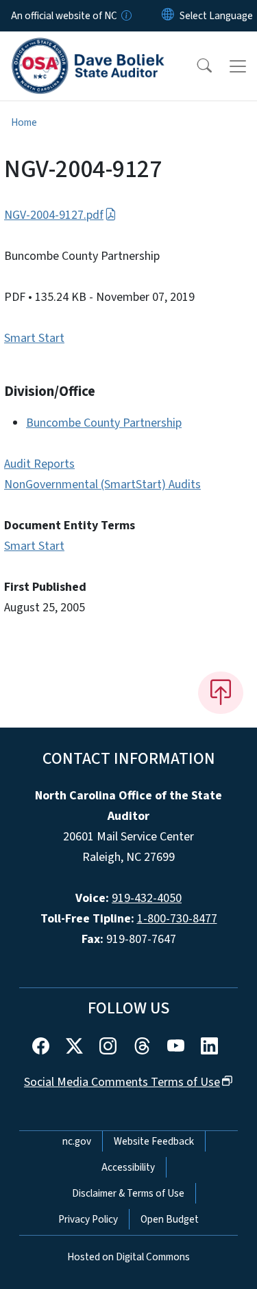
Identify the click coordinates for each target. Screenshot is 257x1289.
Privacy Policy (88, 1219)
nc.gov (76, 1141)
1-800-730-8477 (177, 918)
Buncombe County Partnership (104, 422)
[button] (195, 66)
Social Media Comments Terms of (122, 1082)
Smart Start (34, 338)
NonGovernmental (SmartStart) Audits (102, 484)
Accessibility (128, 1167)
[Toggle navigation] (238, 66)
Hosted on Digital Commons (128, 1256)
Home (24, 122)
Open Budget (169, 1219)
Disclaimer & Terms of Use (128, 1193)
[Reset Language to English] (168, 15)
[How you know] (125, 15)
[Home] (88, 47)
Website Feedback (154, 1141)
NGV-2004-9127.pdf (53, 215)
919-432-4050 (147, 898)
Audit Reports (39, 464)
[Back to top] (220, 693)
